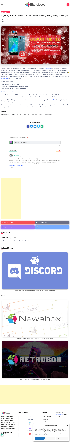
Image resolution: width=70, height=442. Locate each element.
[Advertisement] (11, 198)
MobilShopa (48, 68)
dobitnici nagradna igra (23, 114)
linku (54, 100)
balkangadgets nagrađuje (8, 114)
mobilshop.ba (34, 114)
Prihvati (40, 438)
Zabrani (50, 438)
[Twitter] (30, 423)
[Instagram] (18, 227)
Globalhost (59, 414)
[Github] (52, 222)
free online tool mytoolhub (16, 165)
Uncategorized (5, 12)
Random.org (4, 78)
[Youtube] (18, 222)
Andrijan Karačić (5, 20)
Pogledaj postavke (62, 438)
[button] (67, 425)
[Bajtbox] (35, 4)
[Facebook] (52, 227)
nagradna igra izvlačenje (46, 114)
